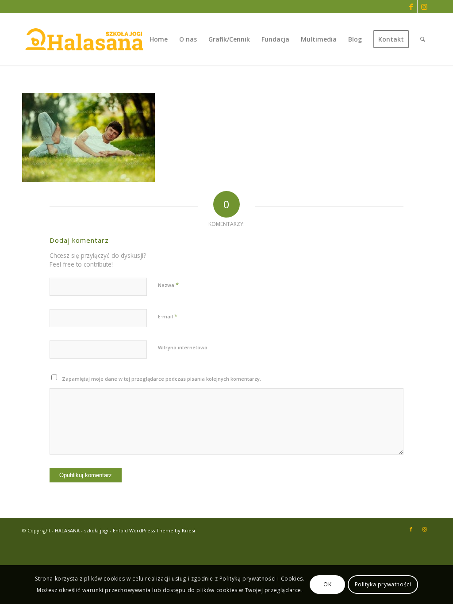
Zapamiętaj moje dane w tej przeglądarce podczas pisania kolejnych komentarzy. (161, 378)
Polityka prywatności (383, 584)
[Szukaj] (423, 39)
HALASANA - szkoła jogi (81, 530)
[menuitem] (158, 39)
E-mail (167, 316)
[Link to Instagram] (424, 6)
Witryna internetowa (182, 347)
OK (327, 584)
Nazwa (168, 285)
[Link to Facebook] (410, 6)
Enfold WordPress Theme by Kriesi (154, 530)
